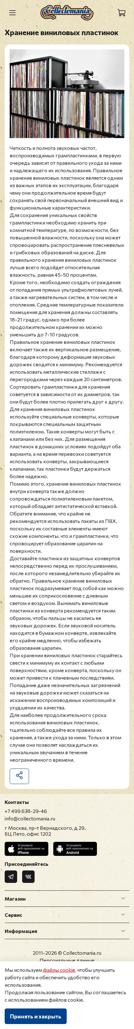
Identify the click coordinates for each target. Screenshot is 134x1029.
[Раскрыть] (123, 898)
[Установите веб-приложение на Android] (75, 849)
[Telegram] (11, 876)
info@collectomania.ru (30, 818)
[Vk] (28, 876)
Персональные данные (67, 960)
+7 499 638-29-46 (26, 811)
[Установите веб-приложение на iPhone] (26, 849)
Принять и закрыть (35, 1016)
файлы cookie (59, 970)
